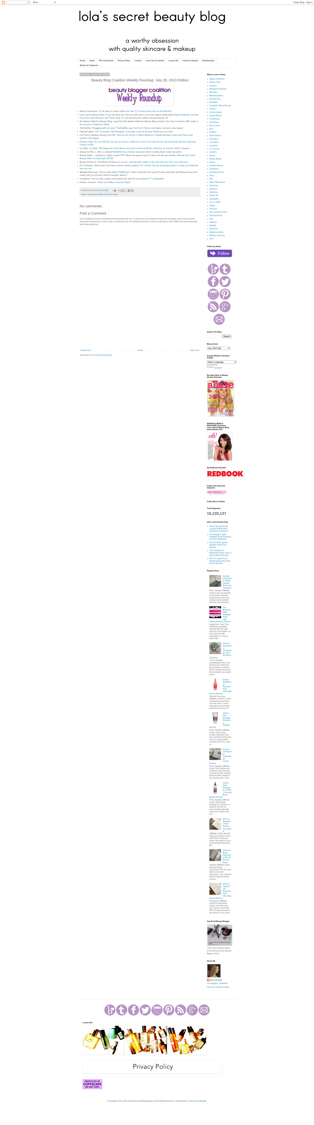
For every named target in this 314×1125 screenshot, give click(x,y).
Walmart (213, 222)
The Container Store (218, 212)
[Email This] (119, 190)
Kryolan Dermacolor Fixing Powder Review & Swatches (227, 582)
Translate (217, 368)
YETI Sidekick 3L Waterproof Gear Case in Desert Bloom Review (220, 552)
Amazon (213, 85)
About (92, 60)
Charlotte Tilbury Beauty (220, 105)
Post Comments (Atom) (102, 355)
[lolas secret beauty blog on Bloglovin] (216, 494)
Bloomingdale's (216, 95)
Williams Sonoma (217, 235)
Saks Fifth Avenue (217, 182)
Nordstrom (214, 169)
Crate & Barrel (215, 112)
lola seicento (216, 980)
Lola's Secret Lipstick (155, 60)
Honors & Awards (190, 60)
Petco (211, 175)
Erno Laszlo (214, 125)
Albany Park (214, 82)
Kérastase (213, 139)
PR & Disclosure (106, 60)
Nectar (212, 162)
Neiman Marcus (216, 165)
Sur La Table (215, 202)
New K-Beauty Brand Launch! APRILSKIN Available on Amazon (218, 528)
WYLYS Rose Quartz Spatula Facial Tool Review (218, 544)
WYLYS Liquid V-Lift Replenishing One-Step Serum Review (219, 560)
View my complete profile (218, 987)
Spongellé (213, 199)
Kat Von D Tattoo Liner (144, 128)
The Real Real (215, 215)
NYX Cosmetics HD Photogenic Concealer (115, 131)
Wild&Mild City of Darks (124, 152)
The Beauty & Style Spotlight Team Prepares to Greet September (220, 536)
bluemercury (214, 99)
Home (82, 60)
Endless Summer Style (119, 182)
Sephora (213, 189)
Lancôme (213, 145)
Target (212, 205)
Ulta (211, 219)
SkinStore (213, 192)
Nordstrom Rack (216, 172)
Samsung (213, 185)
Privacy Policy (124, 60)
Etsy (211, 129)
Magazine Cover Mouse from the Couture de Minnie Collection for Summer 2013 (141, 148)
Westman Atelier (216, 232)
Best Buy (213, 92)
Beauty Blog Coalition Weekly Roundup (102, 194)
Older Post (194, 350)
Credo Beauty (215, 115)
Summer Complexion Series (96, 124)
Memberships (208, 60)
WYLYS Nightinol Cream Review (227, 822)
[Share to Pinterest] (132, 190)
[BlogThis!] (122, 190)
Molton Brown (215, 159)
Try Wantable (157, 178)
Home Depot (215, 135)
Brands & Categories (89, 65)
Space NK (213, 195)
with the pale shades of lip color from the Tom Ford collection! (158, 162)
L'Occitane (214, 142)
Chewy (212, 109)
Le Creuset (214, 149)
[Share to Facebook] (129, 190)
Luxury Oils (173, 60)
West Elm (213, 229)
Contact (137, 60)
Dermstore (214, 122)
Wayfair (212, 225)
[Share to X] (126, 190)
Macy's (212, 155)
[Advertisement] (140, 322)
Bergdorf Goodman (217, 89)
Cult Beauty (214, 119)
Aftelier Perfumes (217, 79)
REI (211, 179)
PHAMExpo (123, 172)
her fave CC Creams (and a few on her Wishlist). (149, 111)
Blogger (203, 1101)
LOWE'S (213, 152)
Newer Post (85, 350)
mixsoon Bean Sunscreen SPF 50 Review (227, 855)
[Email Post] (114, 190)
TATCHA (213, 209)
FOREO (212, 132)
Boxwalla (213, 102)
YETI (211, 239)
